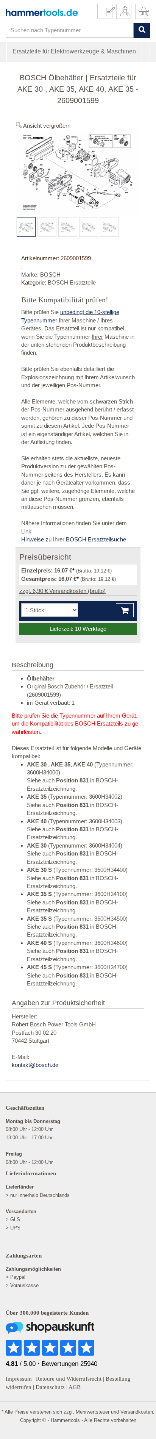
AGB (75, 1387)
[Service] (107, 11)
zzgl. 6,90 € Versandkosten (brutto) (62, 591)
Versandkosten (136, 1412)
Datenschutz (50, 1387)
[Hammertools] (42, 12)
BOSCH (50, 274)
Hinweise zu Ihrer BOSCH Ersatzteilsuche (73, 539)
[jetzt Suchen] (141, 30)
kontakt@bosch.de (35, 1065)
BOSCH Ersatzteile (72, 282)
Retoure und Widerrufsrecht (68, 1379)
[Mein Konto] (124, 11)
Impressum (19, 1379)
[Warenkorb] (143, 11)
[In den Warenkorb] (125, 610)
